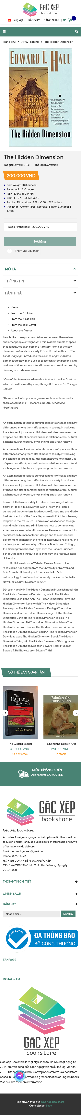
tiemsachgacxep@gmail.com (28, 851)
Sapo (49, 1105)
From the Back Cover (23, 325)
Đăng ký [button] (9, 904)
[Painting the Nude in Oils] (60, 711)
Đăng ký (68, 913)
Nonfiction (51, 165)
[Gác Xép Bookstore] (40, 9)
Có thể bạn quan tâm (26, 672)
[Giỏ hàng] (70, 20)
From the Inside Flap (23, 319)
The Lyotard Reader (20, 744)
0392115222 (19, 856)
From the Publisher (22, 313)
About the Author (21, 330)
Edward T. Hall (21, 165)
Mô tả (14, 307)
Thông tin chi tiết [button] (17, 881)
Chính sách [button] (12, 894)
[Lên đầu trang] (70, 1075)
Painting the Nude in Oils (61, 744)
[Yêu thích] (64, 20)
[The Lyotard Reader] (20, 711)
